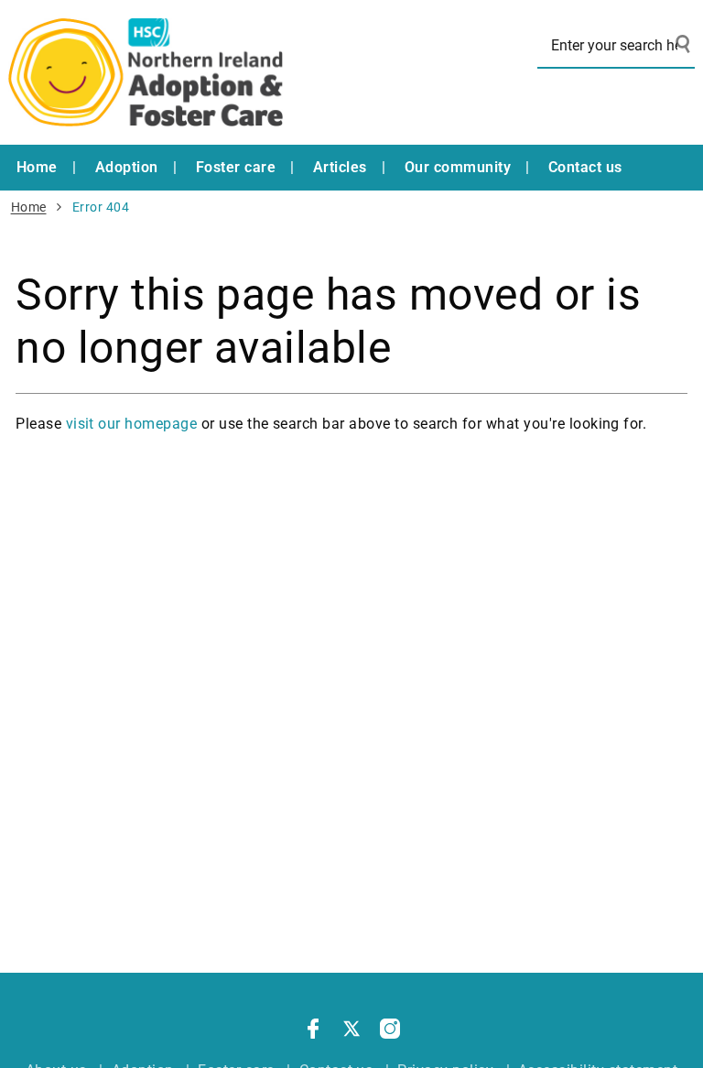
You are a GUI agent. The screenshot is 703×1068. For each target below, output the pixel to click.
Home (37, 167)
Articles (340, 167)
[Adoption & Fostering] (145, 72)
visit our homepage (132, 423)
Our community (458, 167)
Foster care (236, 167)
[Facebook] (313, 1032)
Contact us (585, 167)
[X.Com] (351, 1032)
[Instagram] (390, 1032)
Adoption (126, 167)
